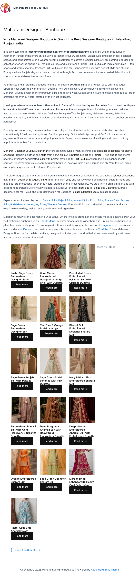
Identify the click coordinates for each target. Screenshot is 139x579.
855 (29, 550)
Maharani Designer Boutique (30, 7)
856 (35, 550)
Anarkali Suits (81, 200)
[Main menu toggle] (135, 8)
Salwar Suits (50, 200)
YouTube (103, 229)
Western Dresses (57, 204)
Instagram (105, 225)
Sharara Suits (112, 200)
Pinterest (28, 229)
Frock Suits (96, 200)
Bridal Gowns (18, 204)
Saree (43, 204)
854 (24, 550)
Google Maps (47, 221)
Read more (22, 284)
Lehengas (32, 204)
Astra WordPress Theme (105, 569)
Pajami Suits (65, 200)
